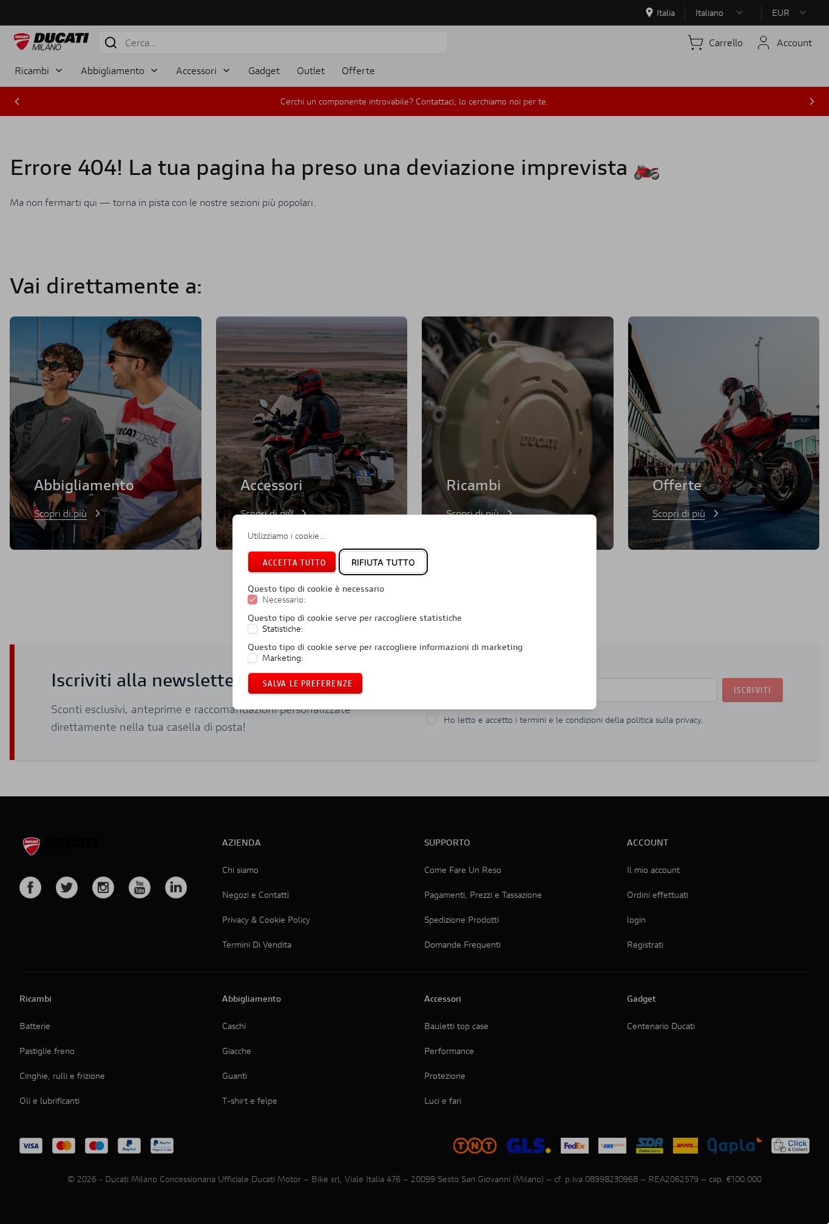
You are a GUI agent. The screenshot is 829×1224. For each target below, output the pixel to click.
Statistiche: (282, 628)
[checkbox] (252, 600)
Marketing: (282, 658)
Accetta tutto (294, 562)
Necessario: (284, 600)
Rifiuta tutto (383, 562)
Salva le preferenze (308, 683)
